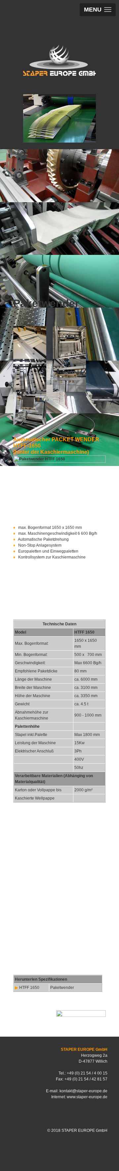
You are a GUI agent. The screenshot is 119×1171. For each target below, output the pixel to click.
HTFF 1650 (29, 987)
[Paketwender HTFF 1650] (29, 342)
